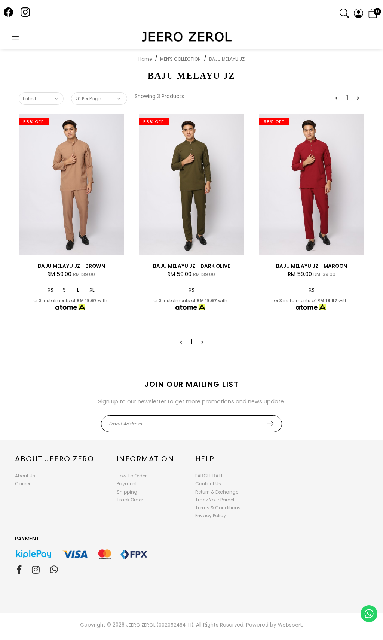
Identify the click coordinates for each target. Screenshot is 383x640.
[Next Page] (358, 98)
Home (145, 59)
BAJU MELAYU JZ (227, 59)
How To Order (132, 476)
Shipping (127, 492)
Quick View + (71, 248)
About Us (25, 476)
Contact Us (208, 483)
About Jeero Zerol (56, 459)
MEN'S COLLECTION (180, 59)
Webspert (290, 625)
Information (145, 459)
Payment (127, 483)
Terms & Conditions (217, 507)
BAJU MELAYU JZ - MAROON (311, 266)
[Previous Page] (336, 98)
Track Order (130, 500)
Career (22, 483)
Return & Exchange (216, 492)
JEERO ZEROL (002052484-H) (159, 625)
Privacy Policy (210, 515)
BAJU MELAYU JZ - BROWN (71, 266)
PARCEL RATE (209, 476)
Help (205, 459)
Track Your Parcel (214, 500)
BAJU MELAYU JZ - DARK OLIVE (191, 266)
